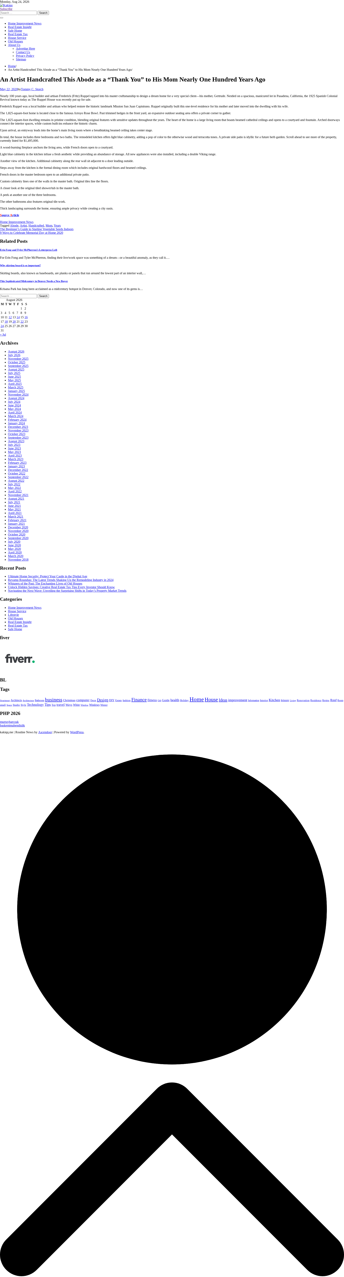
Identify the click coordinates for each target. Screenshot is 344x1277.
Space (9, 705)
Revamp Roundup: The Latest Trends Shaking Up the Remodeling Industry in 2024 (60, 580)
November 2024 (18, 394)
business (53, 699)
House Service (17, 37)
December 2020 (18, 527)
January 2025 (16, 391)
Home (197, 699)
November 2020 (18, 531)
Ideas (223, 700)
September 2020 (18, 538)
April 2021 (15, 513)
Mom (49, 225)
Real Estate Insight (19, 27)
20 (14, 321)
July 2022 (14, 484)
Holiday (184, 700)
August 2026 (16, 351)
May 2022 (14, 488)
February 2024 (17, 419)
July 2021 (14, 502)
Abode (14, 225)
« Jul (3, 334)
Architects (16, 700)
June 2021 (14, 505)
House (211, 699)
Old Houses (15, 41)
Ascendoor (45, 732)
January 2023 (16, 466)
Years (57, 225)
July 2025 (14, 373)
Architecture (28, 700)
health (174, 700)
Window (84, 705)
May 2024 (14, 409)
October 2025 (16, 362)
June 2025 (14, 376)
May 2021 (14, 509)
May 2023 (14, 452)
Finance (139, 699)
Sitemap (21, 59)
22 (22, 321)
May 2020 (14, 549)
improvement (237, 700)
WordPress (77, 732)
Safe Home (15, 30)
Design (102, 700)
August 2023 (16, 441)
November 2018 (18, 559)
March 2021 (15, 516)
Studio (16, 704)
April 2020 (15, 552)
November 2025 (18, 358)
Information (253, 700)
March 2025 (15, 387)
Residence (316, 700)
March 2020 (15, 556)
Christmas (69, 700)
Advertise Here (25, 48)
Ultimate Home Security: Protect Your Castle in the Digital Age (47, 576)
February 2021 (17, 520)
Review (325, 700)
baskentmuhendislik (12, 725)
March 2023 (15, 459)
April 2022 (15, 491)
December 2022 (18, 470)
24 (2, 326)
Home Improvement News (24, 23)
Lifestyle (13, 614)
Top (54, 704)
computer (83, 700)
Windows (94, 704)
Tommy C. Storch (32, 89)
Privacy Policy (25, 55)
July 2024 (14, 401)
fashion (127, 700)
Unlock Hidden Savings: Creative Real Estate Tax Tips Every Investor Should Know (61, 587)
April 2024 (15, 412)
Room (340, 700)
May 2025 (14, 380)
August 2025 (16, 369)
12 (10, 317)
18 (6, 321)
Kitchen (274, 700)
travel (61, 705)
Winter (104, 704)
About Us (14, 45)
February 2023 (17, 462)
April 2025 (15, 383)
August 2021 (16, 498)
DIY (111, 700)
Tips (48, 705)
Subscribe (6, 9)
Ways (68, 704)
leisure (285, 700)
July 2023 (14, 444)
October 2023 (16, 434)
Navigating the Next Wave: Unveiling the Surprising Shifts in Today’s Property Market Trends (67, 590)
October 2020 (16, 534)
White (76, 704)
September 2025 (18, 366)
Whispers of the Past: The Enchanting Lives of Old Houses (45, 583)
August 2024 (16, 398)
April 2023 (15, 455)
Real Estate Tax (18, 34)
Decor (93, 700)
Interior (264, 700)
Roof (333, 700)
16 (26, 317)
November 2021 (18, 495)
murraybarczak (9, 722)
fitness (152, 700)
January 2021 (16, 523)
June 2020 (14, 545)
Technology (35, 705)
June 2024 (14, 405)
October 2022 (16, 473)
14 (18, 317)
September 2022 (18, 477)
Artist (23, 225)
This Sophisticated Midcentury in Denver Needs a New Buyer (34, 281)
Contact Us (23, 52)
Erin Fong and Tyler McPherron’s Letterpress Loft (28, 249)
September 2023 (18, 437)
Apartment (5, 700)
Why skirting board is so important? (20, 265)
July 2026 (14, 355)
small (3, 704)
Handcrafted (36, 225)
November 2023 (18, 430)
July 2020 (14, 541)
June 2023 (14, 448)
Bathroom (39, 700)
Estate (118, 700)
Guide (166, 700)
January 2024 (16, 423)
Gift (159, 700)
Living (293, 700)
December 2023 (18, 427)
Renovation (303, 700)
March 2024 (15, 416)
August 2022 (16, 480)
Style (23, 704)
